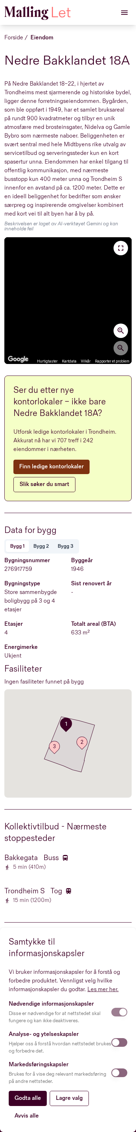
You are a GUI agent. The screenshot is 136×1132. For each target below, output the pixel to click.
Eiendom (41, 37)
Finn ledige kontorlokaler (51, 466)
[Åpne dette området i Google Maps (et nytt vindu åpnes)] (18, 359)
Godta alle (28, 1098)
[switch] (119, 1012)
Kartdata (69, 361)
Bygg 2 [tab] (41, 546)
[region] (68, 300)
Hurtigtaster (47, 361)
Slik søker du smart (44, 484)
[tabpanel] (68, 621)
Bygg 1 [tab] (17, 546)
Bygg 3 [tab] (65, 546)
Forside (13, 37)
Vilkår (86, 361)
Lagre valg (69, 1098)
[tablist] (41, 546)
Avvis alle (27, 1116)
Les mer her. (103, 989)
